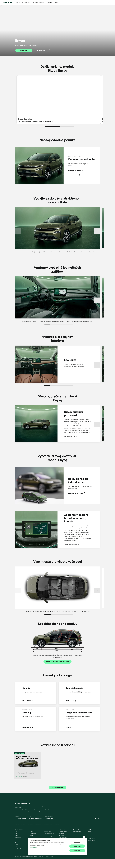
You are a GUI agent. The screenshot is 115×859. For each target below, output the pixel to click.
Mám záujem (24, 50)
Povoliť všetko (77, 850)
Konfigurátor (41, 50)
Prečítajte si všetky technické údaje (57, 661)
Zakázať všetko (77, 846)
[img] (7, 2)
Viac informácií (33, 847)
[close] (84, 837)
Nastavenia (77, 842)
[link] (57, 165)
